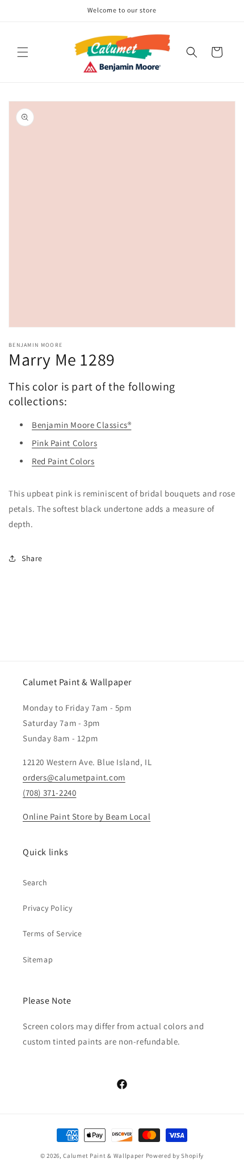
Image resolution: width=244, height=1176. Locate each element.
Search (35, 882)
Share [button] (32, 558)
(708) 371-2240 (49, 792)
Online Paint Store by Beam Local (86, 816)
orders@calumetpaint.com (74, 777)
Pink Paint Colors (64, 443)
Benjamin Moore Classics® (81, 424)
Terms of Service (52, 933)
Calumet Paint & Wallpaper (103, 1156)
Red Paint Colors (63, 461)
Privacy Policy (47, 908)
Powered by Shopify (175, 1156)
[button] (22, 52)
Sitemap (38, 959)
